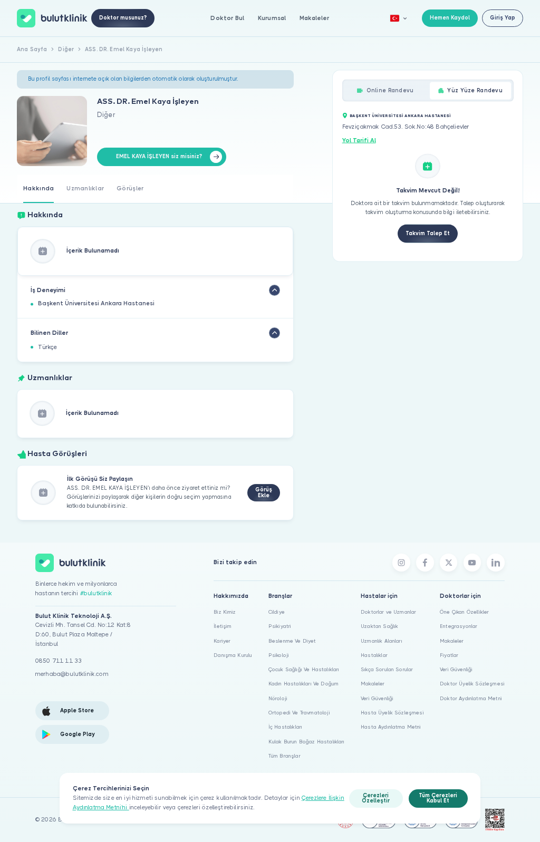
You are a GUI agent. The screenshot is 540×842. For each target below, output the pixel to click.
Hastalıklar (374, 655)
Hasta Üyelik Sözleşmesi (392, 712)
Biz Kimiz (225, 612)
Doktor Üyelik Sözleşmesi (472, 683)
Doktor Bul (227, 18)
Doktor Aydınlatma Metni (471, 698)
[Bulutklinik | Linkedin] (496, 563)
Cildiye (276, 612)
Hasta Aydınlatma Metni (391, 727)
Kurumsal (272, 18)
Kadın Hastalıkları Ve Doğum (303, 683)
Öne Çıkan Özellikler (464, 612)
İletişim (223, 626)
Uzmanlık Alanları (381, 641)
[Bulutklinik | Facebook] (425, 563)
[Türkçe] (398, 18)
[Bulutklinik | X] (449, 563)
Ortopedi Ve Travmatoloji (299, 712)
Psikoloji (278, 655)
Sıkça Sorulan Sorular (387, 669)
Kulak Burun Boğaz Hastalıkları (306, 741)
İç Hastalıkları (285, 727)
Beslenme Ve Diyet (292, 641)
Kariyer (222, 641)
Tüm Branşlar (284, 756)
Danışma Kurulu (233, 655)
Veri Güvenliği (377, 698)
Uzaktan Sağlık (379, 626)
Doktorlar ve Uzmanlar (388, 612)
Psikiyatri (280, 626)
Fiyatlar (449, 655)
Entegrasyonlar (458, 626)
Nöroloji (277, 698)
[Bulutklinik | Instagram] (401, 563)
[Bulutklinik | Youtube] (472, 563)
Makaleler (314, 18)
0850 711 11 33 (58, 660)
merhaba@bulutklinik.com (72, 674)
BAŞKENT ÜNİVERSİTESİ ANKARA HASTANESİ (400, 115)
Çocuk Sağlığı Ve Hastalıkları (304, 669)
